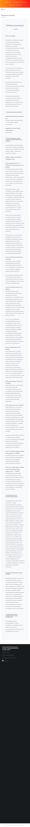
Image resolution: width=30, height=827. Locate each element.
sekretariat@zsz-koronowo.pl (19, 2)
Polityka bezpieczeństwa (8, 657)
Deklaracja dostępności (8, 655)
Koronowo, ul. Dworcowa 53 (15, 5)
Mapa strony (5, 652)
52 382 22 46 (8, 2)
